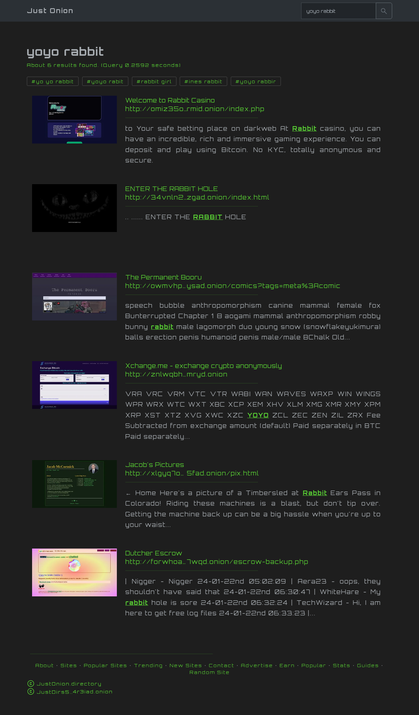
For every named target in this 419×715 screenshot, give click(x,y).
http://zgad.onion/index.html (255, 197)
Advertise (257, 665)
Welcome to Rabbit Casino (170, 100)
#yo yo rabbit (52, 81)
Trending (148, 665)
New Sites (186, 665)
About (44, 665)
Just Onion (50, 11)
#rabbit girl (154, 81)
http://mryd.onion (256, 374)
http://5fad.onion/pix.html (253, 473)
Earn (287, 665)
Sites (69, 665)
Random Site (210, 672)
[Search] (384, 11)
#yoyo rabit (105, 81)
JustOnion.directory (69, 683)
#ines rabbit (203, 81)
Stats (342, 665)
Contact (221, 665)
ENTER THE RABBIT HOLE (171, 188)
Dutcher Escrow (153, 553)
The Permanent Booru (163, 277)
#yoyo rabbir (255, 81)
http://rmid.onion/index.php (254, 108)
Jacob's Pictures (154, 464)
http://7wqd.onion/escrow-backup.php (251, 561)
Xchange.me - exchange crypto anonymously (203, 365)
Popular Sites (105, 665)
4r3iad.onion (75, 691)
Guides (368, 665)
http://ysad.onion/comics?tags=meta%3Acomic (257, 285)
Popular (313, 665)
